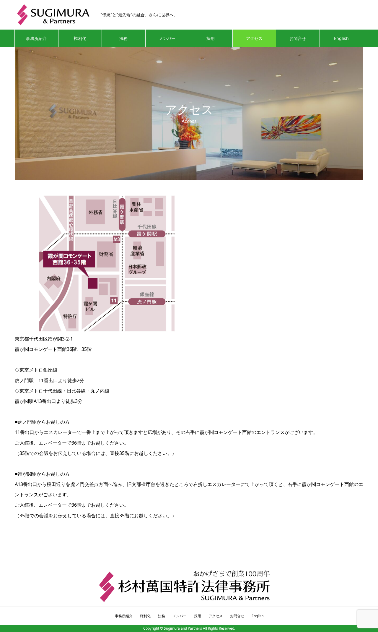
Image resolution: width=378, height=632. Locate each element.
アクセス (254, 38)
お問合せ (297, 38)
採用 (210, 38)
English (341, 38)
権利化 (80, 38)
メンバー (167, 38)
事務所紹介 (36, 38)
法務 (123, 38)
